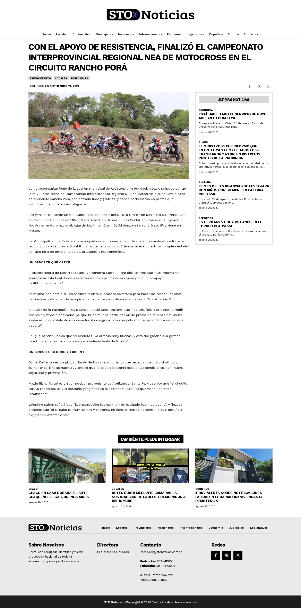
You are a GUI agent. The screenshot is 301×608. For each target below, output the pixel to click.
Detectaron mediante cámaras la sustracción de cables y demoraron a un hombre (149, 497)
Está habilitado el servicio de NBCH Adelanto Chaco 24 (233, 116)
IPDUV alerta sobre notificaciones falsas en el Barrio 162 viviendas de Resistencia (229, 497)
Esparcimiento (40, 78)
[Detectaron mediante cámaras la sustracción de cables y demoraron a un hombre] (150, 466)
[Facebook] (250, 86)
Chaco (203, 142)
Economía (206, 110)
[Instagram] (226, 555)
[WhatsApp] (268, 86)
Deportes (206, 218)
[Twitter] (259, 86)
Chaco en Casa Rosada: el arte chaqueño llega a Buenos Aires (58, 495)
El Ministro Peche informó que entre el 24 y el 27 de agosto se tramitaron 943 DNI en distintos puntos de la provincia (229, 152)
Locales (61, 78)
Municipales (79, 78)
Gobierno (202, 488)
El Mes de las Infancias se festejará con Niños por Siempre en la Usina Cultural (234, 190)
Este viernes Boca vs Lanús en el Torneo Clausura (230, 224)
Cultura (205, 182)
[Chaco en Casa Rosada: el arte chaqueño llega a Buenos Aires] (67, 466)
